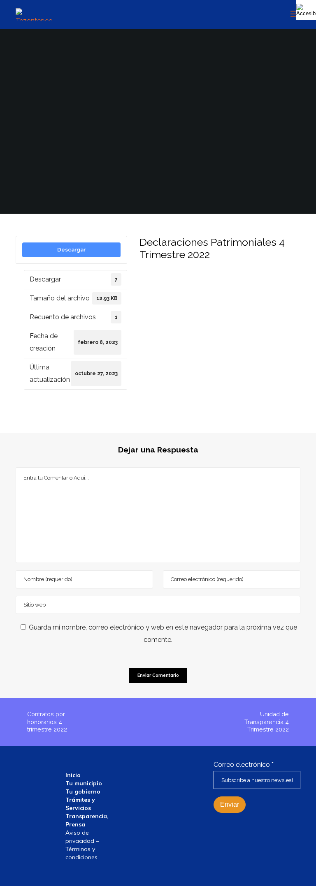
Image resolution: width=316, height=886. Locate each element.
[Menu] (291, 14)
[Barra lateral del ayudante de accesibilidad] (306, 10)
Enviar (229, 804)
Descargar (71, 249)
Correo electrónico (244, 764)
